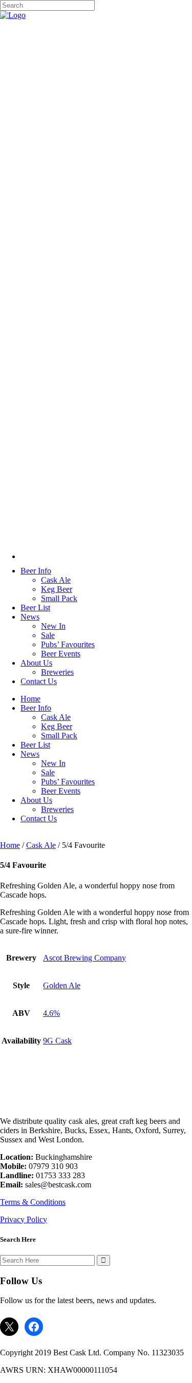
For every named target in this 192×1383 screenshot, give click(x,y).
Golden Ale (61, 985)
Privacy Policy (23, 1219)
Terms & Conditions (33, 1202)
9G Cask (57, 1040)
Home (10, 845)
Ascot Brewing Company (84, 957)
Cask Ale (41, 845)
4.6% (51, 1013)
